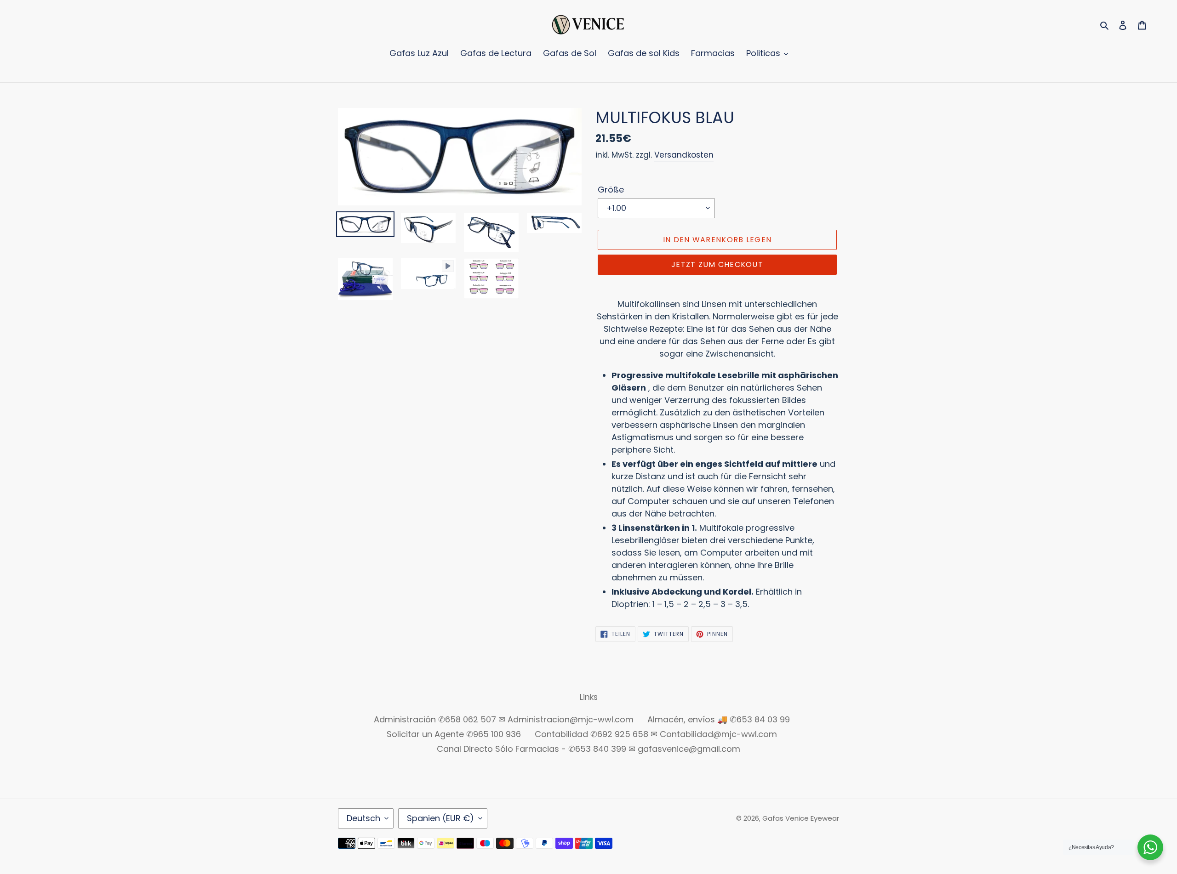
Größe (611, 189)
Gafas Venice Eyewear (800, 818)
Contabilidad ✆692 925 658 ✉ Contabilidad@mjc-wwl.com (656, 734)
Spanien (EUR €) (440, 818)
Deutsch (363, 818)
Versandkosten (684, 154)
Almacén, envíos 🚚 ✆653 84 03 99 (718, 719)
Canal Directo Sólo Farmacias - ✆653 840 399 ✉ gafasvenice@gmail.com (588, 749)
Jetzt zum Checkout (717, 264)
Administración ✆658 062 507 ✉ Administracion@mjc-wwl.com (504, 719)
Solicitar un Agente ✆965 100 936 (454, 734)
